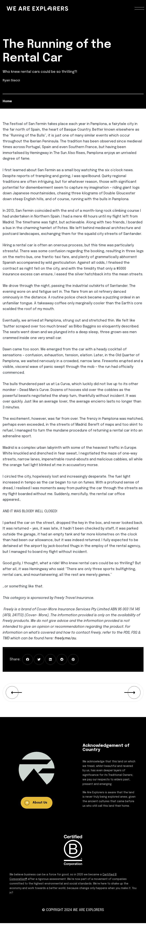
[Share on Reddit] (61, 659)
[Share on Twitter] (39, 659)
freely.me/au (65, 638)
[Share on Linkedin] (50, 659)
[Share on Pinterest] (73, 659)
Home (7, 101)
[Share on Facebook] (27, 659)
